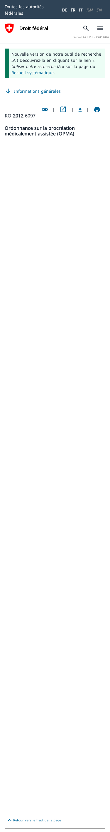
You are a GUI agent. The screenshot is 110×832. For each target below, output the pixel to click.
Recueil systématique (32, 72)
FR (73, 10)
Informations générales (33, 91)
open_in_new (63, 109)
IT (81, 10)
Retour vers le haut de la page (33, 820)
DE (64, 10)
